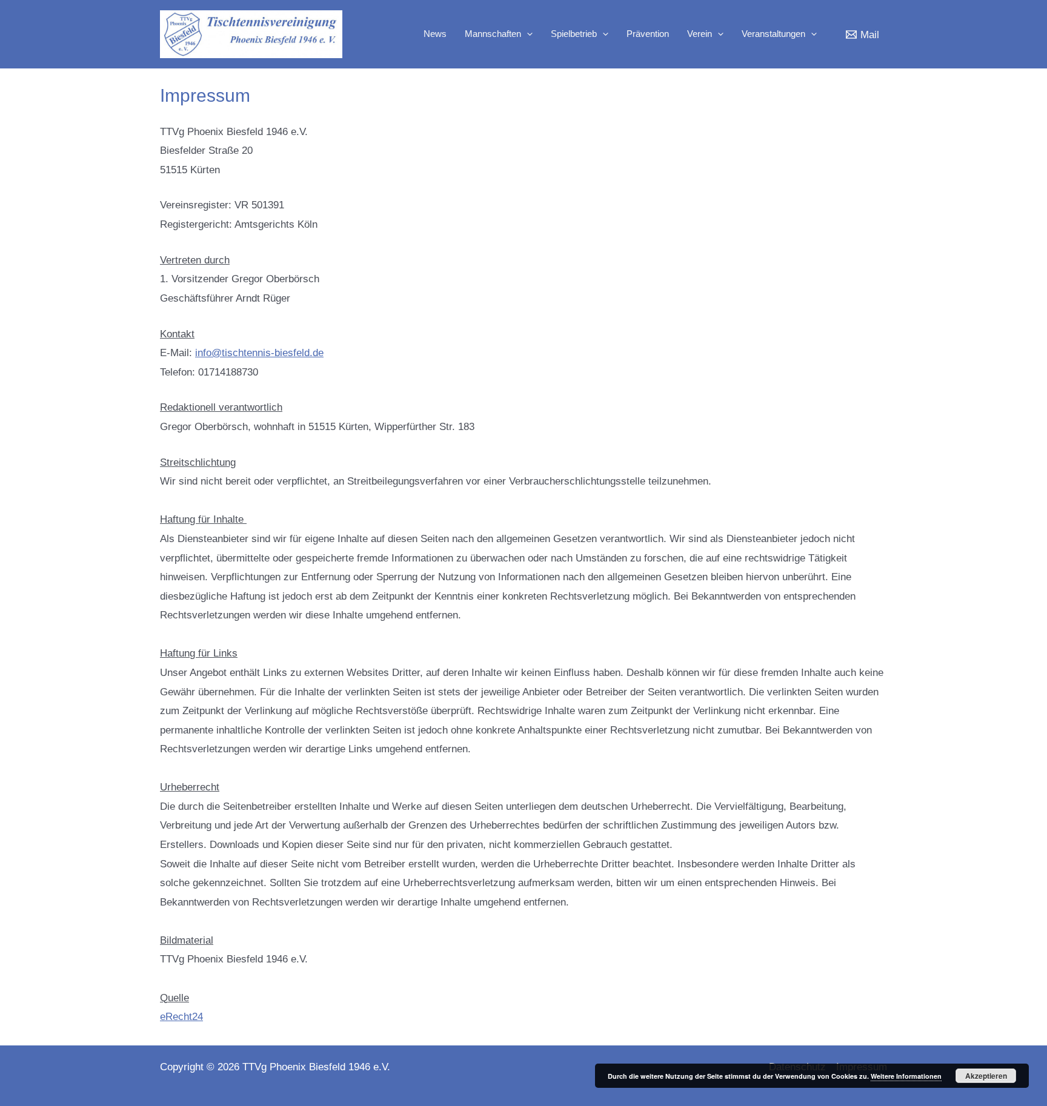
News (435, 33)
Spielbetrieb (574, 33)
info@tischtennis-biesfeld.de (259, 353)
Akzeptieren (986, 1075)
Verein (699, 33)
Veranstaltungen (773, 33)
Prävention (648, 33)
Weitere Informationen (906, 1076)
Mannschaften (493, 33)
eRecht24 (181, 1016)
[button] (527, 34)
